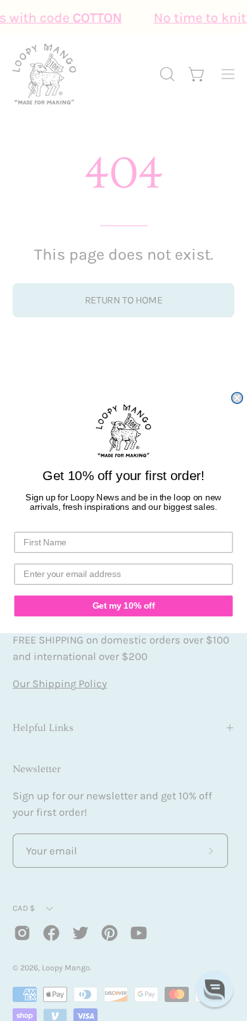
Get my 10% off (123, 606)
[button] (214, 988)
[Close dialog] (237, 398)
